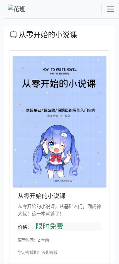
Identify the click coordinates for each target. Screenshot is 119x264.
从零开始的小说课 (47, 35)
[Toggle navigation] (110, 9)
